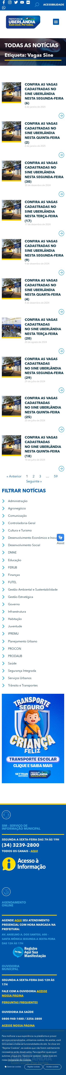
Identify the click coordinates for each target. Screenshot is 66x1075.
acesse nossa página (18, 1026)
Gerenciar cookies (14, 1067)
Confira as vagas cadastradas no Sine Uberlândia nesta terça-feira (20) (43, 329)
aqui (34, 851)
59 (56, 476)
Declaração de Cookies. (19, 1060)
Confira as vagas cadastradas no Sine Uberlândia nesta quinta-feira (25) (43, 408)
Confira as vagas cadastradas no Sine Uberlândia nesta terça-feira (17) (41, 212)
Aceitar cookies (52, 1067)
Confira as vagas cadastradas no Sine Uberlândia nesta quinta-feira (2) (42, 133)
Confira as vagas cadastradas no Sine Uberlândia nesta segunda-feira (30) (44, 172)
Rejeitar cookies (33, 1067)
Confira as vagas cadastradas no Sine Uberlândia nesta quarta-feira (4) (43, 290)
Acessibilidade (53, 4)
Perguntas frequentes (20, 1002)
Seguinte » (34, 481)
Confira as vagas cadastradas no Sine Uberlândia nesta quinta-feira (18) (43, 447)
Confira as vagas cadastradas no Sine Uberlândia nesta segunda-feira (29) (44, 369)
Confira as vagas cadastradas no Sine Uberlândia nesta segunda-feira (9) (44, 251)
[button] (56, 22)
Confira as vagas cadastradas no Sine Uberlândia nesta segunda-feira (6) (44, 94)
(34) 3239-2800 (20, 845)
